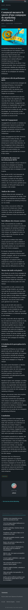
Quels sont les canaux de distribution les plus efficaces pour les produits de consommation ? (13, 548)
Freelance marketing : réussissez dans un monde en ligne (13, 528)
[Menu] (25, 1)
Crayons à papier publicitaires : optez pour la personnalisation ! (14, 558)
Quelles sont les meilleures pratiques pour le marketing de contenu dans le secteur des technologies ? (14, 578)
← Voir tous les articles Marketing (10, 501)
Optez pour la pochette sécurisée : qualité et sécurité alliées (13, 538)
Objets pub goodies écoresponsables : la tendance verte (13, 572)
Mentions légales (11, 601)
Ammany (4, 592)
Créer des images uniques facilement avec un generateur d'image (13, 523)
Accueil (3, 5)
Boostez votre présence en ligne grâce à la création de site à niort (13, 542)
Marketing (8, 5)
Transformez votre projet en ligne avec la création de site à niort (13, 533)
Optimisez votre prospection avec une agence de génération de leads (12, 519)
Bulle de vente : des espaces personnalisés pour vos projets (13, 553)
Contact (18, 601)
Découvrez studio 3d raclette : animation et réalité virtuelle (14, 568)
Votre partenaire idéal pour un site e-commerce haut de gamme (12, 563)
